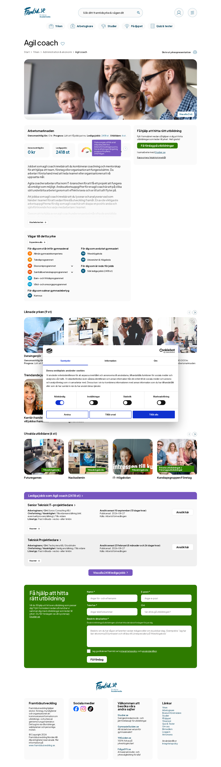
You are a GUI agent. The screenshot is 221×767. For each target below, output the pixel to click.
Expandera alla (35, 242)
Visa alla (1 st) (185, 114)
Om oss (166, 726)
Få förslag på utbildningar (157, 145)
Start (27, 52)
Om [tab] (155, 360)
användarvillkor (149, 651)
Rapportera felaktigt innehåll (151, 157)
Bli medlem (167, 729)
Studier (165, 715)
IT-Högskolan (122, 477)
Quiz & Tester (168, 723)
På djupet (166, 718)
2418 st (105, 135)
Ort (143, 605)
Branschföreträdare (171, 713)
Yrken (36, 52)
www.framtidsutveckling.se (42, 745)
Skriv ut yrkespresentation (176, 52)
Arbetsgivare (168, 710)
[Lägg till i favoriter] (63, 44)
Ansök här (182, 512)
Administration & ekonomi (57, 52)
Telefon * (92, 605)
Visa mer (33, 529)
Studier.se (160, 152)
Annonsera (167, 734)
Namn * (91, 591)
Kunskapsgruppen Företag (174, 477)
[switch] (93, 402)
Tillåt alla (153, 414)
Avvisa (67, 414)
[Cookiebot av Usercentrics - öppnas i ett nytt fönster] (162, 351)
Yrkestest (166, 721)
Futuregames (32, 477)
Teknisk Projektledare (43, 540)
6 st (124, 135)
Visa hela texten (36, 222)
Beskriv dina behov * (98, 618)
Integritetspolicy (170, 743)
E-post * (145, 591)
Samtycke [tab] (65, 360)
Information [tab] (110, 360)
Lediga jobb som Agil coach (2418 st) (54, 495)
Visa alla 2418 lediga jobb (109, 572)
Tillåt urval (110, 414)
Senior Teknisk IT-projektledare (51, 505)
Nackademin (76, 477)
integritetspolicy (128, 651)
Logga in (166, 731)
